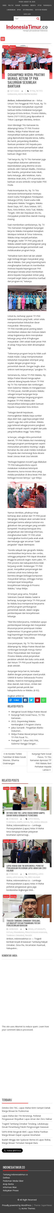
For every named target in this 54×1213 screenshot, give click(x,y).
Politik (10, 5)
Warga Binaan (40, 822)
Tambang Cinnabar (15, 935)
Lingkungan (11, 10)
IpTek (39, 5)
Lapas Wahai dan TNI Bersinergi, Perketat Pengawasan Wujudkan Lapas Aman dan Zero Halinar (26, 868)
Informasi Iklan (10, 1187)
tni (25, 877)
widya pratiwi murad (27, 94)
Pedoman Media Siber (13, 1180)
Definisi (6, 1177)
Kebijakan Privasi (11, 1190)
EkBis (4, 5)
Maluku (12, 47)
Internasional (28, 10)
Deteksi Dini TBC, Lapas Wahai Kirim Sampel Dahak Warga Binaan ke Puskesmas (25, 814)
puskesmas (11, 822)
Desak (30, 929)
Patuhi (9, 932)
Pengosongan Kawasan (36, 932)
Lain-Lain (27, 14)
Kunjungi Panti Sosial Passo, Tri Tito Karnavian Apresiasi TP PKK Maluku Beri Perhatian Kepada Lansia (40, 761)
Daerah (5, 47)
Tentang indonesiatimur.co (15, 1174)
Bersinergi (32, 874)
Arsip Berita (8, 1184)
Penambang (19, 932)
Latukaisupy (39, 929)
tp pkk (32, 91)
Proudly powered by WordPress (16, 1205)
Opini (19, 10)
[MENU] (3, 39)
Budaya (33, 5)
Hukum (17, 5)
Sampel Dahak (23, 822)
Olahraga (25, 5)
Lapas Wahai (33, 819)
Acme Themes (28, 1208)
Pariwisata (47, 5)
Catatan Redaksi (41, 10)
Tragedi (28, 935)
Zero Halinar (34, 877)
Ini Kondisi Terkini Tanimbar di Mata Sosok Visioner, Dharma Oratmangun (14, 758)
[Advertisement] (27, 1066)
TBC (31, 822)
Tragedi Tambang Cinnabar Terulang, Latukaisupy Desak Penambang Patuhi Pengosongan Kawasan (23, 923)
